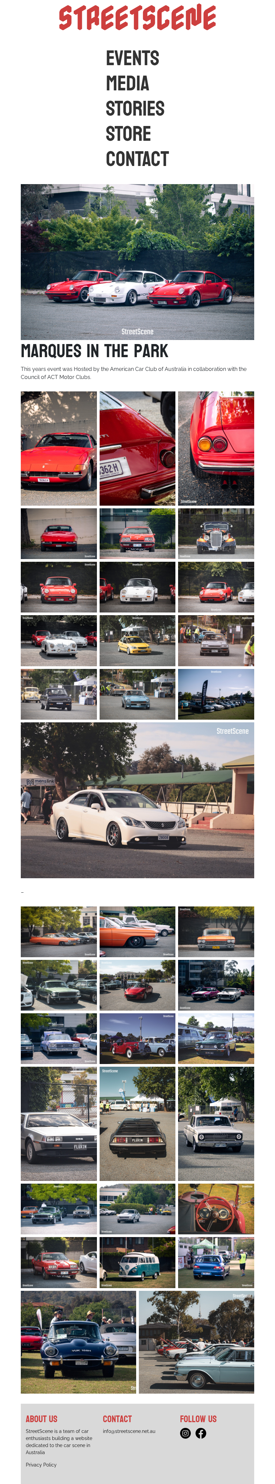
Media (128, 83)
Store (128, 134)
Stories (135, 109)
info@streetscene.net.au (129, 1431)
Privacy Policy (41, 1465)
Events (132, 58)
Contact (137, 159)
